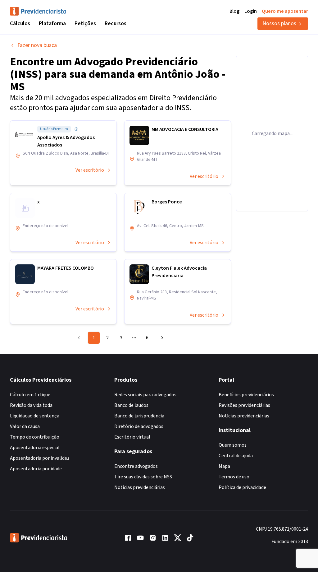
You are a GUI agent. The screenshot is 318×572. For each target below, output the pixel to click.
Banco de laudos (131, 405)
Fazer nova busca (37, 45)
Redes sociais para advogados (145, 395)
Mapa (224, 466)
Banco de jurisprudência (139, 416)
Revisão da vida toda (31, 405)
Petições (85, 23)
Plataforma (52, 23)
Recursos (115, 23)
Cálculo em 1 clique (30, 395)
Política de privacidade (242, 487)
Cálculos (20, 23)
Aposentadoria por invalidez (40, 458)
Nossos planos (279, 23)
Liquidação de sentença (34, 416)
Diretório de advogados (138, 426)
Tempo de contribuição (34, 437)
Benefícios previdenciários (246, 395)
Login (250, 11)
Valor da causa (25, 426)
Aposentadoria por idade (36, 469)
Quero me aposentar (285, 11)
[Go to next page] (161, 338)
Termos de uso (234, 477)
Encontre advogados (136, 466)
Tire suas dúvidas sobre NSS (143, 477)
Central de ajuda (236, 455)
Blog (234, 11)
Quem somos (233, 445)
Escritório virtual (132, 437)
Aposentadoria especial (35, 447)
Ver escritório (89, 170)
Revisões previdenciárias (244, 405)
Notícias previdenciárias (139, 487)
